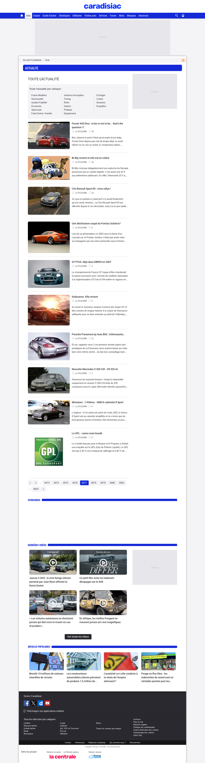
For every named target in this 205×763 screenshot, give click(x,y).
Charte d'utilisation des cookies (146, 730)
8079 (103, 483)
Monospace (28, 734)
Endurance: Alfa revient (85, 296)
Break (26, 731)
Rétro (66, 102)
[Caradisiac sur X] (34, 703)
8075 (65, 483)
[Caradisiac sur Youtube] (47, 703)
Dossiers (101, 102)
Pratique (68, 110)
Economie (36, 106)
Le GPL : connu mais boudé (87, 433)
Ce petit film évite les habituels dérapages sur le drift (96, 580)
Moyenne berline (30, 726)
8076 (75, 483)
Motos (98, 723)
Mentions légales (140, 725)
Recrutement (135, 742)
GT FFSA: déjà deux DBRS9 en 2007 (91, 261)
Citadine (27, 723)
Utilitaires (77, 15)
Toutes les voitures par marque (108, 728)
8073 (47, 483)
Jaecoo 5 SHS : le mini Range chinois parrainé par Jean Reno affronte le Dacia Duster (50, 582)
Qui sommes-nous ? (118, 742)
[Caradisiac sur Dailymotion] (41, 703)
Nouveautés (37, 99)
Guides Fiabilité (39, 102)
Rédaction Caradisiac (97, 742)
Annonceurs (80, 742)
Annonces (143, 15)
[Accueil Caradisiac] (22, 15)
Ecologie (101, 95)
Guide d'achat (49, 15)
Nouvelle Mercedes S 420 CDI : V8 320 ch (95, 369)
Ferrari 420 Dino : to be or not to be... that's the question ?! (97, 125)
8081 (121, 483)
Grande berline (29, 728)
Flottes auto (90, 15)
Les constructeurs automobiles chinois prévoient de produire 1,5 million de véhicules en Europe (84, 677)
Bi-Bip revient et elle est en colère (90, 157)
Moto (121, 15)
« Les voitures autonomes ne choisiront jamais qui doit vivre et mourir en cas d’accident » (51, 622)
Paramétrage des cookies (143, 733)
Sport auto (36, 110)
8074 (56, 483)
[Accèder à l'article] (53, 562)
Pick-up (63, 731)
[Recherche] (177, 15)
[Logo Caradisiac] (102, 11)
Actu (28, 15)
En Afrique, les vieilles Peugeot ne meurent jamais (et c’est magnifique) (100, 620)
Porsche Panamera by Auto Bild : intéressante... (98, 334)
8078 (93, 483)
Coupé (62, 723)
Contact (68, 742)
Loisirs (100, 99)
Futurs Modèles (39, 95)
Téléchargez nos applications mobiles (45, 711)
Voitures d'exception (74, 95)
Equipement (70, 113)
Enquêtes (101, 106)
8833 (35, 489)
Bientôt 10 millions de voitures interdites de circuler (46, 675)
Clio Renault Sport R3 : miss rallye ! (91, 188)
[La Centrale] (63, 759)
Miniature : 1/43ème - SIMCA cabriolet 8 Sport (97, 402)
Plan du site (138, 722)
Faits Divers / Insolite (41, 113)
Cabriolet (63, 726)
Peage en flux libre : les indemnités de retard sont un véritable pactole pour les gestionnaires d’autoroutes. (157, 677)
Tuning (67, 99)
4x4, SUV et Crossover (69, 728)
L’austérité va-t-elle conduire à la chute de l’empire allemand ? (121, 677)
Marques (131, 15)
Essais (36, 15)
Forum (113, 15)
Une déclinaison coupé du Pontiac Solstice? (96, 223)
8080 (112, 483)
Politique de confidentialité (144, 727)
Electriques (64, 15)
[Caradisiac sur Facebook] (27, 703)
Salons (67, 106)
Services (103, 15)
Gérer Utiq (137, 735)
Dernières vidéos (37, 545)
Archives (137, 719)
